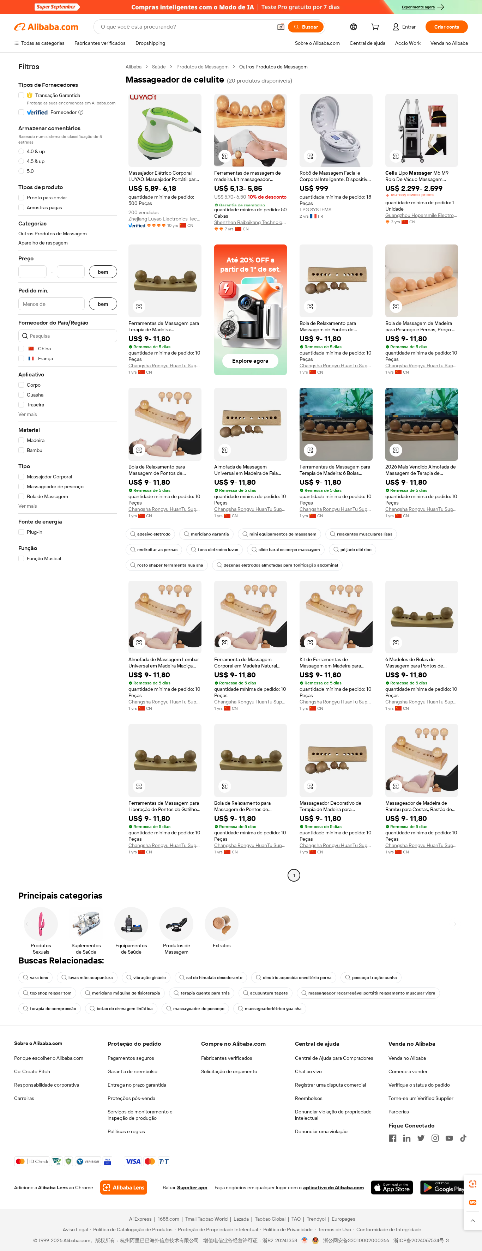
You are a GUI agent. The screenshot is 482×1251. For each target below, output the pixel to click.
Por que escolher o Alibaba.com (48, 1058)
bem (103, 272)
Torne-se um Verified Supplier (420, 1098)
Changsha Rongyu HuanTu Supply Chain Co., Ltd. (164, 365)
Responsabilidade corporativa (46, 1085)
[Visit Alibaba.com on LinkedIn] (407, 1138)
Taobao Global (270, 1219)
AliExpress (140, 1219)
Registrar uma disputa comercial (330, 1085)
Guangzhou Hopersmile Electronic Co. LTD (421, 215)
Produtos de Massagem (202, 67)
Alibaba (133, 67)
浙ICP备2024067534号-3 (421, 1240)
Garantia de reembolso (132, 1071)
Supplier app (192, 1187)
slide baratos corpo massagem (289, 549)
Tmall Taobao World (206, 1219)
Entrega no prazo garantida (137, 1085)
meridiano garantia (210, 534)
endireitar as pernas (157, 549)
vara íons (39, 977)
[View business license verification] (304, 1240)
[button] (281, 27)
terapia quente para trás (205, 993)
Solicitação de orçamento (229, 1071)
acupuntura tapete (269, 993)
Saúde (159, 67)
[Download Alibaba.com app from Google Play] (444, 1187)
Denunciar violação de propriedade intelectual (333, 1115)
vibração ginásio (149, 977)
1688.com (168, 1219)
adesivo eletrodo (153, 534)
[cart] (376, 28)
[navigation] (67, 471)
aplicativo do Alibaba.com (333, 1187)
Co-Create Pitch (32, 1071)
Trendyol (316, 1219)
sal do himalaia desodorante (214, 977)
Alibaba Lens (53, 1187)
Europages (343, 1219)
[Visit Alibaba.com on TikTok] (463, 1138)
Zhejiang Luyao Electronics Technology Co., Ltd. (164, 219)
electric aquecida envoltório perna (297, 977)
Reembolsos (309, 1098)
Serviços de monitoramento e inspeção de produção (140, 1115)
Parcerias (398, 1111)
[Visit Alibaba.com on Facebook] (392, 1138)
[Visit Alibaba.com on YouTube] (449, 1138)
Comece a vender (408, 1071)
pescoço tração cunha (374, 977)
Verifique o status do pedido (419, 1085)
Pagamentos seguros (131, 1058)
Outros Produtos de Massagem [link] (273, 67)
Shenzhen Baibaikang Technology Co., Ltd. (250, 222)
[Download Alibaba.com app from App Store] (392, 1187)
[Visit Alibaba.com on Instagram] (435, 1138)
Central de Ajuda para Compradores (334, 1058)
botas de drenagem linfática (125, 1008)
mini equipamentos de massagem (283, 534)
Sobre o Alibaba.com (38, 1043)
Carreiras (24, 1098)
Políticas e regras (126, 1131)
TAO (296, 1219)
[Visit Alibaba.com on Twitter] (421, 1138)
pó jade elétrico (356, 549)
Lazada (241, 1219)
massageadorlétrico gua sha (273, 1008)
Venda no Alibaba (407, 1058)
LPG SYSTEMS (315, 209)
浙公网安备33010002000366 (356, 1240)
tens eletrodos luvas (218, 549)
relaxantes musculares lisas (364, 534)
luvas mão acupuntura (90, 977)
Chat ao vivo (308, 1071)
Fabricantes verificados (226, 1058)
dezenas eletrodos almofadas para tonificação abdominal (281, 565)
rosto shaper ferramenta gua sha (170, 565)
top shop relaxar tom (51, 993)
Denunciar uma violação (321, 1131)
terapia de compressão (53, 1008)
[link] (473, 1184)
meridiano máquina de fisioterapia (126, 993)
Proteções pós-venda (131, 1098)
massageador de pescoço (198, 1008)
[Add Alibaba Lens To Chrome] (123, 1187)
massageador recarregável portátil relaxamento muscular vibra (371, 993)
